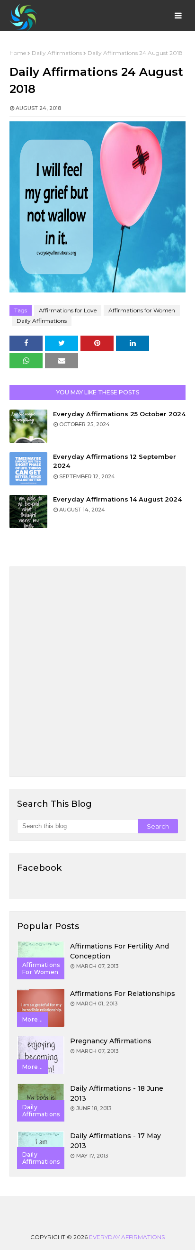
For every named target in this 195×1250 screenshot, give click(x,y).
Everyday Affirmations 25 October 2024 (119, 414)
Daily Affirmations (57, 52)
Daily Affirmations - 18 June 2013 (116, 1093)
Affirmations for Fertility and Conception (119, 951)
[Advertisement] (97, 671)
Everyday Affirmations (127, 1237)
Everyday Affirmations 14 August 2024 (117, 499)
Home (17, 52)
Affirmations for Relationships (122, 993)
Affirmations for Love (68, 310)
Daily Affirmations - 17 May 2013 (115, 1140)
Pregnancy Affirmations (110, 1041)
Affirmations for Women (141, 310)
